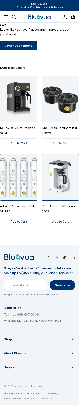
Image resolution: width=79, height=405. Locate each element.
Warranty (46, 398)
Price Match (33, 393)
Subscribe (62, 285)
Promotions (31, 398)
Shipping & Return (13, 393)
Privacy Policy (51, 393)
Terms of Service (12, 398)
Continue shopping (19, 45)
